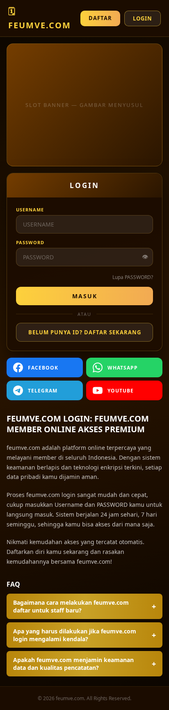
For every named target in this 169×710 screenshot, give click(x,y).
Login (142, 18)
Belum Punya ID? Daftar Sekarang (84, 332)
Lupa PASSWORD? (132, 277)
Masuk (84, 296)
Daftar (100, 18)
